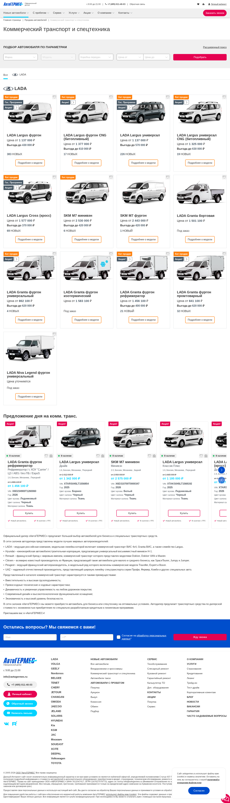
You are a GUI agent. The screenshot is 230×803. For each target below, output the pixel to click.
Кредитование (195, 673)
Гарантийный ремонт (159, 678)
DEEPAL (56, 753)
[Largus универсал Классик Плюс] (184, 438)
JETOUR (56, 692)
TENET (55, 682)
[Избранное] (198, 4)
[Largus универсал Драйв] (81, 438)
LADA (54, 659)
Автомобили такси (101, 678)
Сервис (151, 706)
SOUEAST (57, 744)
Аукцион (95, 692)
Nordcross (57, 673)
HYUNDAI (57, 720)
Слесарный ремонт (158, 668)
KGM (54, 730)
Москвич (56, 739)
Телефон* (64, 633)
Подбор (95, 711)
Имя (5, 633)
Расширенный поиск (215, 47)
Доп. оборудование (158, 687)
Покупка (95, 687)
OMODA (56, 701)
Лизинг (190, 678)
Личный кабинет (22, 694)
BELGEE (56, 678)
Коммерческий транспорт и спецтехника (113, 673)
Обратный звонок (22, 703)
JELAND (56, 711)
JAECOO (56, 706)
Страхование (194, 668)
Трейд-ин (192, 682)
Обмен (94, 706)
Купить (29, 513)
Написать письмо (21, 713)
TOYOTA (56, 763)
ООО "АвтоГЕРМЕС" (25, 773)
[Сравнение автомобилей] (203, 4)
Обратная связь (137, 4)
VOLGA (55, 663)
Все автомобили (100, 664)
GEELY (55, 668)
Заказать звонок (214, 12)
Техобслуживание (157, 664)
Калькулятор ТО (156, 682)
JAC (53, 734)
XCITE (54, 748)
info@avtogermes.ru (15, 676)
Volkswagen (58, 758)
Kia (53, 725)
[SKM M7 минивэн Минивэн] (132, 438)
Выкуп (94, 697)
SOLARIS (56, 715)
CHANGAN (57, 696)
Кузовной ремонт (156, 673)
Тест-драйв (193, 687)
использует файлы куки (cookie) (121, 794)
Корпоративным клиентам (201, 692)
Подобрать (200, 57)
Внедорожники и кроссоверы (106, 668)
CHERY (55, 687)
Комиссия (96, 701)
